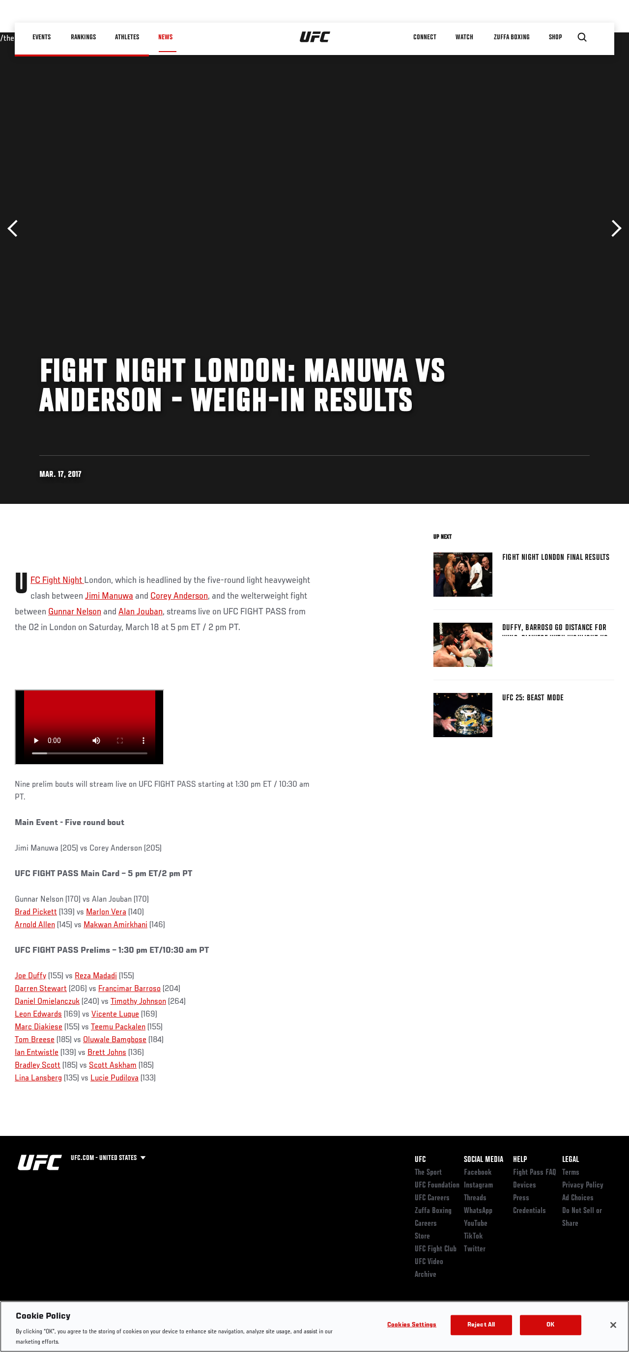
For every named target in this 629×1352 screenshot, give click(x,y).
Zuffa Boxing (512, 37)
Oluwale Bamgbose (114, 1040)
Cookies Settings (411, 1325)
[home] (315, 37)
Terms (570, 1172)
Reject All (481, 1325)
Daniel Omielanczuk (47, 1001)
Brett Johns (106, 1052)
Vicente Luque (115, 1014)
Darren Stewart (41, 989)
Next (613, 228)
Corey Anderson (179, 596)
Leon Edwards (38, 1014)
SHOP (555, 37)
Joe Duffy (30, 976)
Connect (424, 37)
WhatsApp (478, 1211)
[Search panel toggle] (582, 37)
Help (520, 1160)
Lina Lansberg (38, 1078)
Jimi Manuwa (109, 596)
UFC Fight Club (436, 1249)
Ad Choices (578, 1198)
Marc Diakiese (38, 1027)
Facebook (478, 1172)
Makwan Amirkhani (115, 925)
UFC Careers (432, 1198)
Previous (16, 228)
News (165, 37)
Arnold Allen (35, 925)
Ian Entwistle (36, 1052)
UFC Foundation (437, 1185)
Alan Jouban (140, 612)
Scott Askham (113, 1065)
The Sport (428, 1172)
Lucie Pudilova (114, 1078)
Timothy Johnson (138, 1001)
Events (41, 37)
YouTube (475, 1223)
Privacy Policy (582, 1185)
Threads (475, 1198)
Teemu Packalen (118, 1027)
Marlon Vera (106, 912)
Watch (464, 37)
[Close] (613, 1325)
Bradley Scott (37, 1065)
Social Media (483, 1160)
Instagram (478, 1185)
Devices (524, 1185)
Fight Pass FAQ (534, 1172)
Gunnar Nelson (74, 612)
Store (422, 1236)
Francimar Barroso (129, 989)
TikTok (473, 1236)
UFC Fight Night (57, 580)
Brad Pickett (36, 912)
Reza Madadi (96, 976)
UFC (420, 1160)
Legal (570, 1160)
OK (550, 1325)
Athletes (127, 37)
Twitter (475, 1249)
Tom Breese (35, 1040)
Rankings (83, 37)
